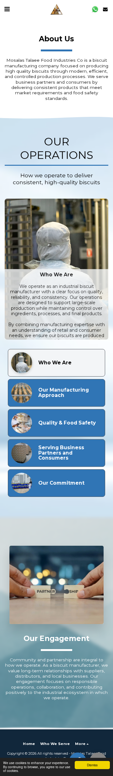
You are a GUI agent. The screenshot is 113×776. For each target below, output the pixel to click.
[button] (7, 9)
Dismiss (92, 765)
